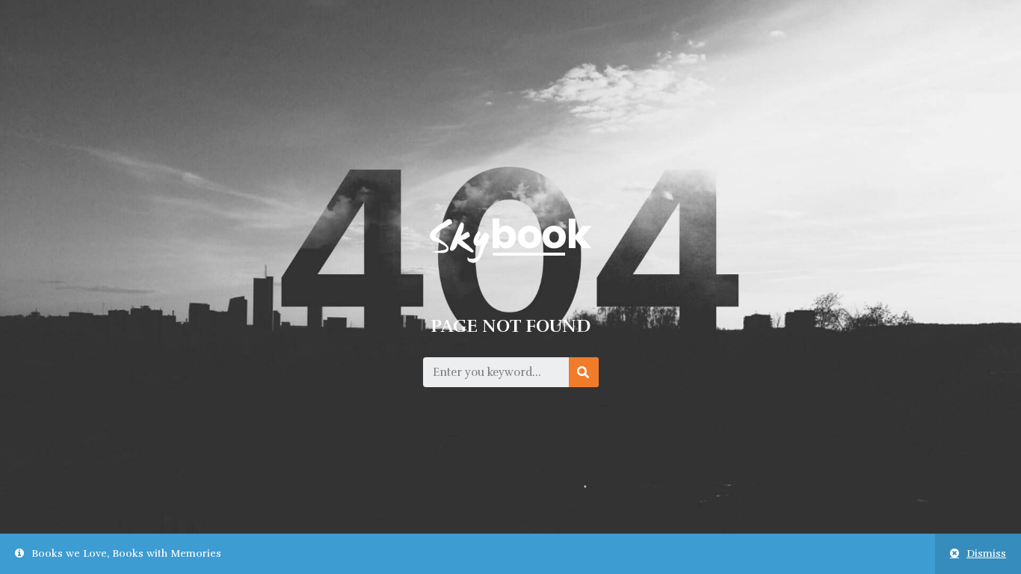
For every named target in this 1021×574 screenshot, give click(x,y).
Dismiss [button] (986, 553)
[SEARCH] (584, 372)
